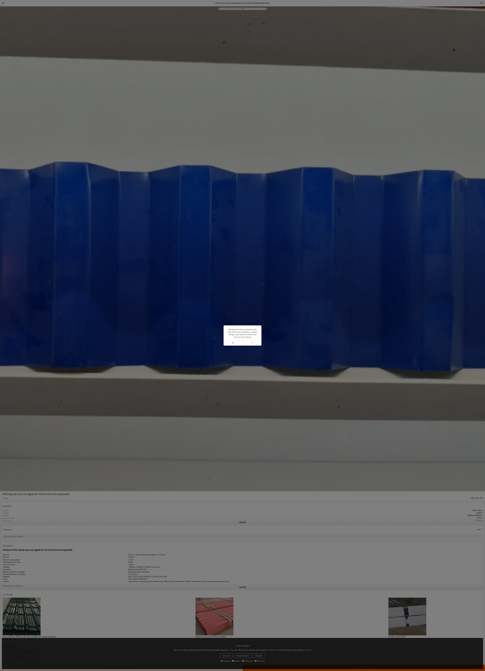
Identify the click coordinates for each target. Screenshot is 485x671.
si (252, 342)
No (233, 342)
